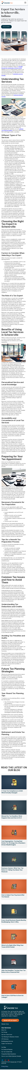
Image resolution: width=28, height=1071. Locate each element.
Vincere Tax (13, 1062)
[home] (8, 2)
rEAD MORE (6, 26)
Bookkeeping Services (7, 1041)
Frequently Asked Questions (8, 1054)
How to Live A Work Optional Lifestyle (11, 1056)
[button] (25, 2)
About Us (3, 1030)
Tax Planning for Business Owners (10, 1036)
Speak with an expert (10, 1020)
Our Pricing (4, 1032)
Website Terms (5, 1024)
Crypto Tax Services (6, 1043)
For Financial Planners (6, 1049)
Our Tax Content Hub (6, 1051)
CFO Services (5, 1039)
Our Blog (3, 1047)
